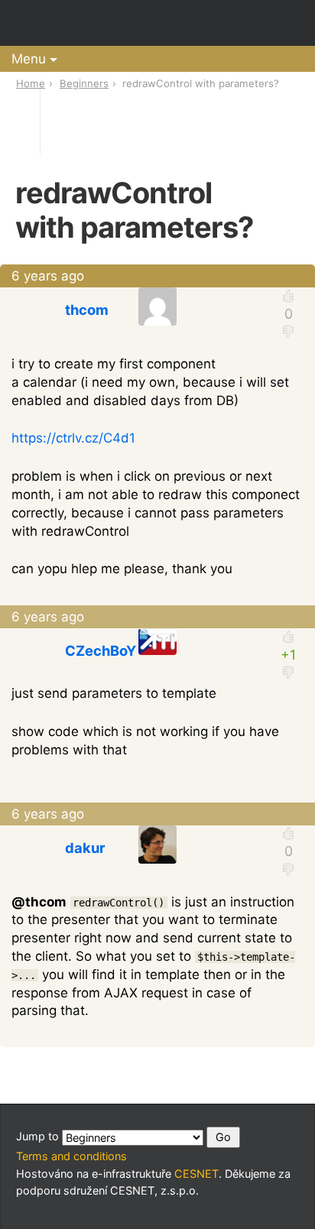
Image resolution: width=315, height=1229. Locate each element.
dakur (85, 847)
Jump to (39, 1136)
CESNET (196, 1173)
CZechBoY (100, 650)
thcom (87, 309)
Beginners (84, 83)
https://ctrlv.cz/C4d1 (73, 438)
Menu (28, 58)
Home (30, 83)
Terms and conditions (71, 1156)
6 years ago (47, 276)
